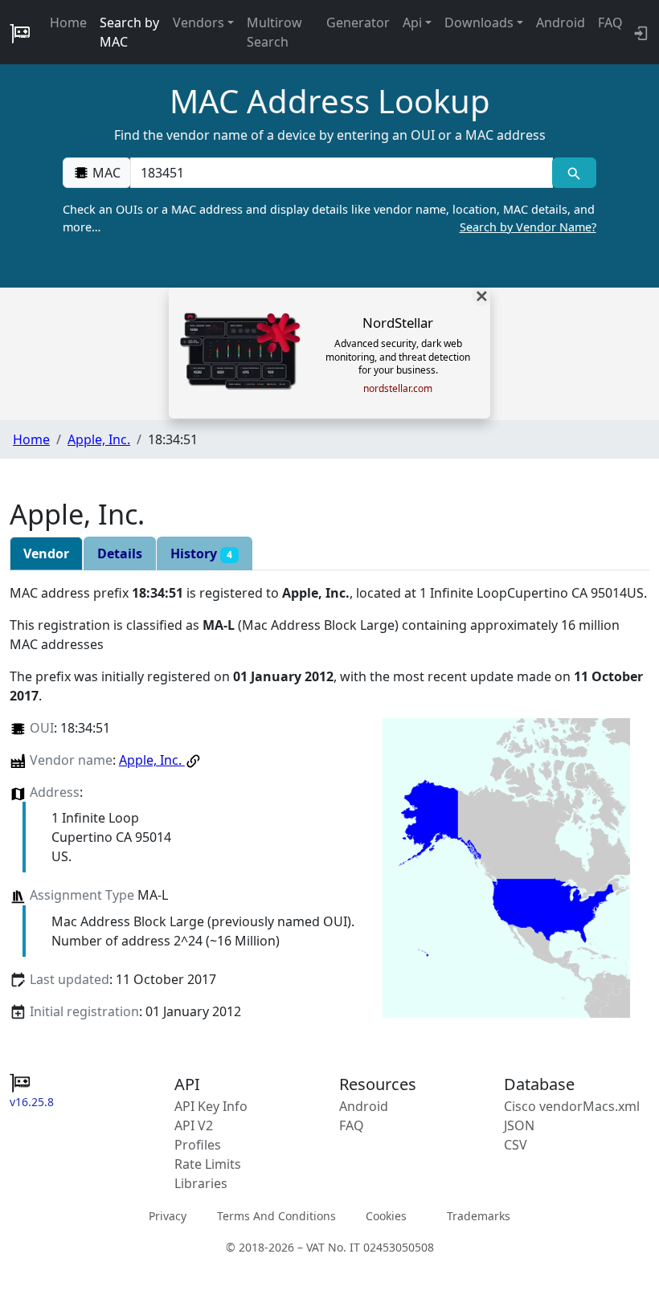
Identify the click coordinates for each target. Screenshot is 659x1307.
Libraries (200, 1183)
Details (119, 553)
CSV (515, 1145)
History (201, 553)
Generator (358, 22)
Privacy (167, 1215)
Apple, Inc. (99, 439)
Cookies (386, 1215)
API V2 (193, 1125)
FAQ (610, 22)
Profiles (197, 1145)
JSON (519, 1125)
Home (68, 22)
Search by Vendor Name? (528, 227)
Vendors (198, 22)
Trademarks (478, 1215)
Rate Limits (207, 1164)
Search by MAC (129, 32)
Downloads (479, 22)
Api (412, 22)
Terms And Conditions (276, 1215)
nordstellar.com (397, 388)
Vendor (46, 553)
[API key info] (639, 32)
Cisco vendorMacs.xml (572, 1106)
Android (560, 22)
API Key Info (211, 1106)
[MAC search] (574, 172)
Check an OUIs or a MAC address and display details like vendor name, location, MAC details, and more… (329, 218)
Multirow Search (274, 32)
